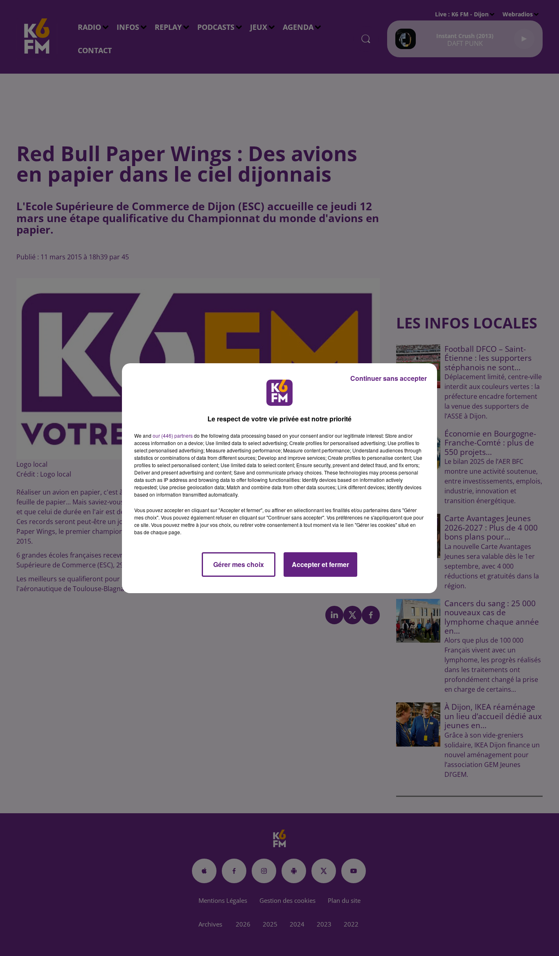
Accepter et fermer (320, 564)
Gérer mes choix (238, 564)
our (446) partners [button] (173, 435)
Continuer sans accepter (388, 378)
